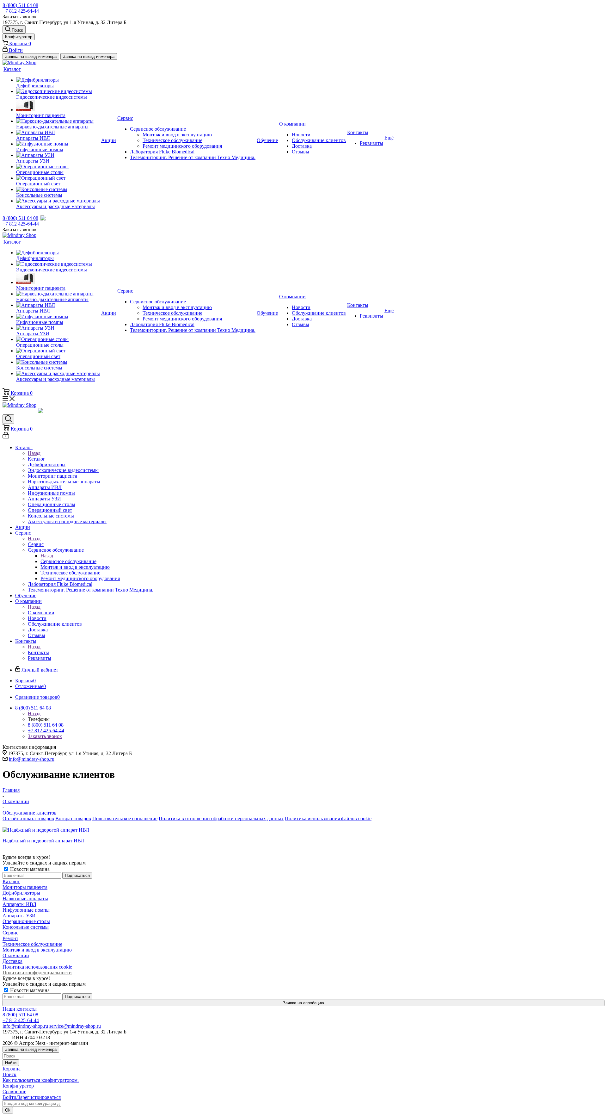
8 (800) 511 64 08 (20, 5)
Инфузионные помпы (26, 910)
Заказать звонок (45, 736)
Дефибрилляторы (21, 893)
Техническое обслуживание (32, 944)
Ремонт (10, 938)
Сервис (36, 544)
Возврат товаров (73, 818)
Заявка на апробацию (303, 1003)
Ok (7, 1110)
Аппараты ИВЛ (19, 904)
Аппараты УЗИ (19, 915)
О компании (41, 612)
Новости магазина (29, 869)
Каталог (36, 459)
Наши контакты (20, 1009)
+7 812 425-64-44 (21, 11)
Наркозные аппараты (25, 898)
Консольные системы (26, 927)
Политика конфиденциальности (37, 972)
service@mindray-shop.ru (75, 1026)
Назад (34, 453)
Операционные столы (26, 921)
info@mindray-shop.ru (31, 759)
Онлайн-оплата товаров (28, 818)
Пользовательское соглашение (124, 818)
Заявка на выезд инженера (31, 56)
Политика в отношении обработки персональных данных (221, 818)
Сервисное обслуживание (68, 561)
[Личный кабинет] (6, 436)
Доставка (12, 961)
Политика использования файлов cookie (328, 818)
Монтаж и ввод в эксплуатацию (37, 949)
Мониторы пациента (25, 887)
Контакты (38, 652)
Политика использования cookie (37, 967)
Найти (10, 1062)
